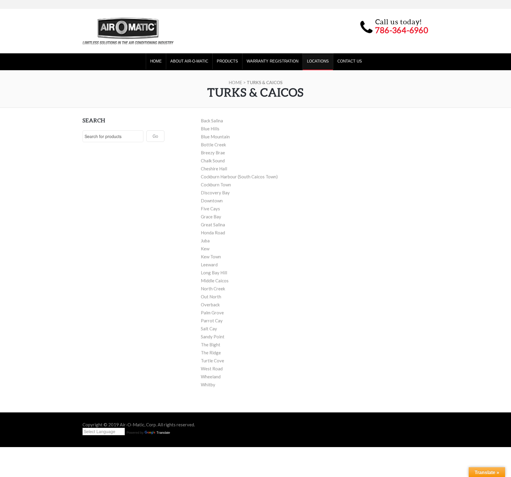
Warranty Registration (272, 61)
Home (156, 61)
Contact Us (349, 61)
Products (227, 61)
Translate (163, 432)
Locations (318, 61)
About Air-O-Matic (189, 61)
